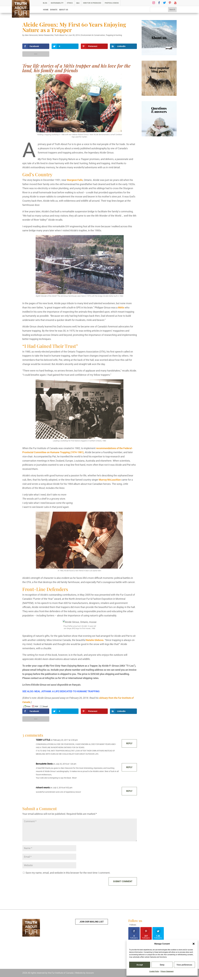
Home (45, 10)
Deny (162, 965)
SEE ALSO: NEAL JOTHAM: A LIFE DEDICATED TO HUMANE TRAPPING (61, 691)
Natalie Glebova (94, 640)
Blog (45, 3)
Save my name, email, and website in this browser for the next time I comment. (68, 872)
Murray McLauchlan (110, 479)
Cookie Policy (154, 971)
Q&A (77, 3)
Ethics (70, 3)
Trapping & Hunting (114, 35)
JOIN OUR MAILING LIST (91, 921)
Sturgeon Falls (75, 180)
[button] (193, 943)
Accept (139, 965)
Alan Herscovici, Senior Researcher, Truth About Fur (46, 35)
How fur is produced (92, 3)
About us (63, 10)
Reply (129, 743)
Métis (121, 307)
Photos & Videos (112, 3)
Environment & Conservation (93, 35)
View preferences (184, 965)
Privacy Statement (167, 971)
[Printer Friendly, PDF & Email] (35, 706)
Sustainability (57, 3)
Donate (53, 10)
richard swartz (43, 787)
